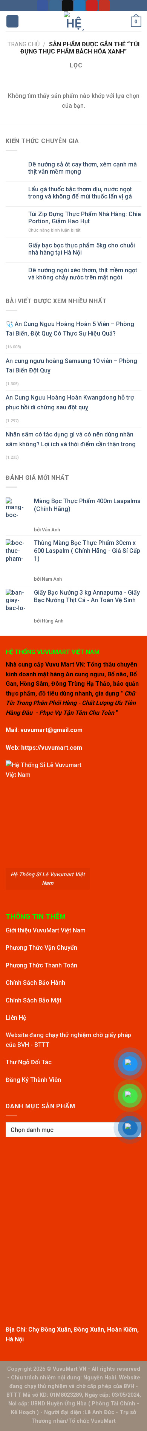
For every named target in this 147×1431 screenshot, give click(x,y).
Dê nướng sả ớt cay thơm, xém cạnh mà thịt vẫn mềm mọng (82, 168)
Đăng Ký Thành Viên (33, 1079)
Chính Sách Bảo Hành (35, 982)
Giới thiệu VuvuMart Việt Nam (46, 930)
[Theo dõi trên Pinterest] (92, 5)
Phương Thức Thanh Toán (41, 965)
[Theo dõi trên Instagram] (55, 5)
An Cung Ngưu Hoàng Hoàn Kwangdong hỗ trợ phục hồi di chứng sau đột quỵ (70, 402)
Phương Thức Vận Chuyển (41, 947)
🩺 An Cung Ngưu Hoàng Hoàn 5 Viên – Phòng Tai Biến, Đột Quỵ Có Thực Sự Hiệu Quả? (70, 328)
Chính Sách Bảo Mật (33, 1000)
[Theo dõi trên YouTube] (104, 5)
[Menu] (12, 21)
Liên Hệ (16, 1017)
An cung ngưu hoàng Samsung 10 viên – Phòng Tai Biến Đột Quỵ (71, 365)
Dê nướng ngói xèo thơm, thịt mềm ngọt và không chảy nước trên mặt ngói (82, 274)
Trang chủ (24, 44)
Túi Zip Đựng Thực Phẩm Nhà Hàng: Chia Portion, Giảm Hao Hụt (84, 218)
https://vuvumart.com (51, 747)
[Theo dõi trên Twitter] (79, 5)
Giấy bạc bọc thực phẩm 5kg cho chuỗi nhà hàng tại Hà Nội (81, 249)
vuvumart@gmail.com (51, 730)
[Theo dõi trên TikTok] (67, 5)
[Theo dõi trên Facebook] (42, 5)
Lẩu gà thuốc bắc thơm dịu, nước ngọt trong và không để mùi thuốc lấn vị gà (80, 193)
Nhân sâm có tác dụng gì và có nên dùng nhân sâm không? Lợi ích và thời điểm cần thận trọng (71, 439)
